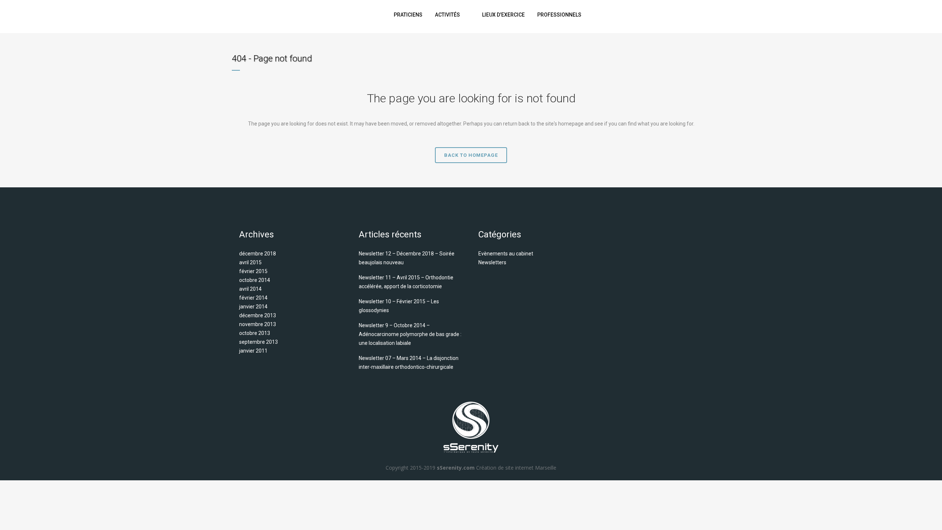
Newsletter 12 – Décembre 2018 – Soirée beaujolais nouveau (406, 258)
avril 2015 (250, 262)
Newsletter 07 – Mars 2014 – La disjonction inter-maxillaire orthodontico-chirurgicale (408, 362)
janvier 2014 (253, 307)
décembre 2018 (257, 254)
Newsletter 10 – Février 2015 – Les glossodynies (399, 305)
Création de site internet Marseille (516, 467)
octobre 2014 (254, 280)
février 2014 (253, 298)
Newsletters (492, 262)
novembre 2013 (257, 324)
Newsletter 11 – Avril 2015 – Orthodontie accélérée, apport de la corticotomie (406, 282)
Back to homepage (471, 155)
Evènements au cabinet (505, 254)
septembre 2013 (258, 342)
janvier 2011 (253, 351)
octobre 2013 (254, 333)
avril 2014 (250, 289)
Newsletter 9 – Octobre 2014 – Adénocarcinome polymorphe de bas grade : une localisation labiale (410, 334)
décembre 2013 (257, 315)
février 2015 (253, 271)
